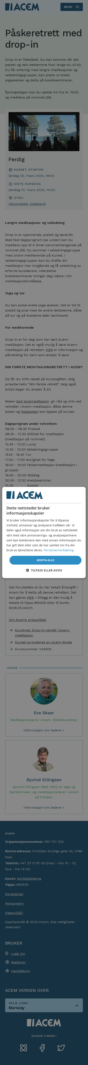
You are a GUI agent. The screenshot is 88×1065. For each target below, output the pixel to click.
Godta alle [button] (45, 560)
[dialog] (44, 532)
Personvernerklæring (59, 550)
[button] (44, 570)
